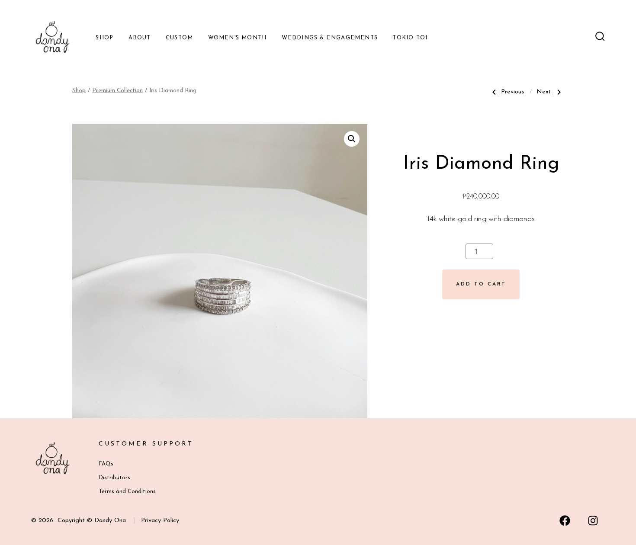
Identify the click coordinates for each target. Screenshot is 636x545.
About (139, 38)
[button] (352, 139)
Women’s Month (237, 38)
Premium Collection (117, 90)
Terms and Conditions (127, 491)
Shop (104, 38)
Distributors (114, 478)
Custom (179, 38)
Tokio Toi (409, 38)
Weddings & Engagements (330, 38)
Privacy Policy (160, 520)
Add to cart (481, 284)
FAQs (106, 464)
